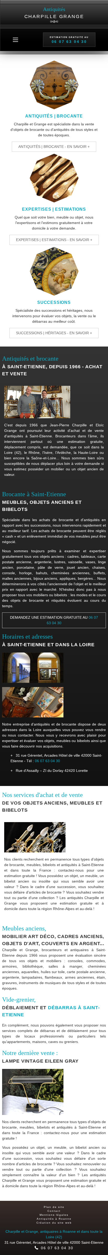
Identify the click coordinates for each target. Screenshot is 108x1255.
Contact (54, 1210)
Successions (54, 302)
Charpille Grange (54, 12)
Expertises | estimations (54, 209)
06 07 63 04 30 (47, 761)
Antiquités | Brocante (54, 116)
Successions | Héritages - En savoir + (54, 333)
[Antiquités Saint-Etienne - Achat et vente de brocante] (54, 85)
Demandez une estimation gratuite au (54, 620)
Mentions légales (54, 1214)
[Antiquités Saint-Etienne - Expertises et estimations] (54, 179)
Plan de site (54, 1207)
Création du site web (54, 1222)
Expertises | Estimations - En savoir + (54, 240)
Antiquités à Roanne (54, 1218)
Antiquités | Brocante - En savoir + (54, 146)
